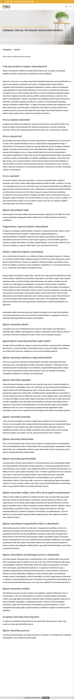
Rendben (45, 697)
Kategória (7, 49)
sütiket (33, 697)
